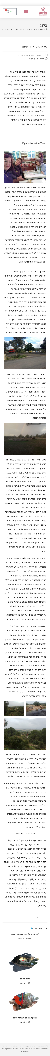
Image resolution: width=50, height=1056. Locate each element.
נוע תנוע (40, 917)
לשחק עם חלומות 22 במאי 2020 (25, 934)
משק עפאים (40, 80)
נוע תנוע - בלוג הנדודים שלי (32, 55)
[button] (26, 11)
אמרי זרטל (20, 538)
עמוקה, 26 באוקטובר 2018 (25, 1017)
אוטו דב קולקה (36, 205)
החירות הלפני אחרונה (35, 209)
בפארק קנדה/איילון (36, 558)
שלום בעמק (25, 978)
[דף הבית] (46, 29)
